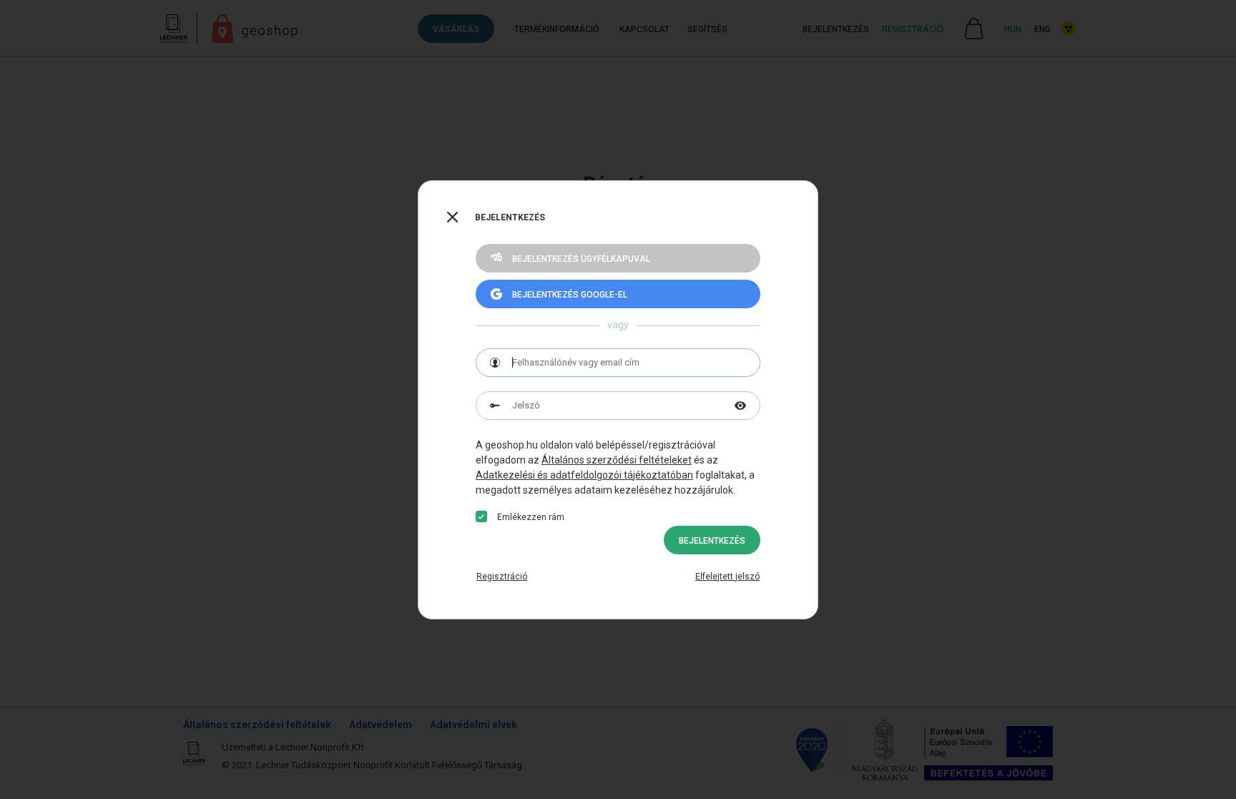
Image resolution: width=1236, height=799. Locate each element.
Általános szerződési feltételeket (616, 460)
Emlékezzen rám (530, 517)
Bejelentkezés (712, 541)
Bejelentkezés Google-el (569, 295)
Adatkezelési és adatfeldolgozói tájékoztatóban (584, 475)
